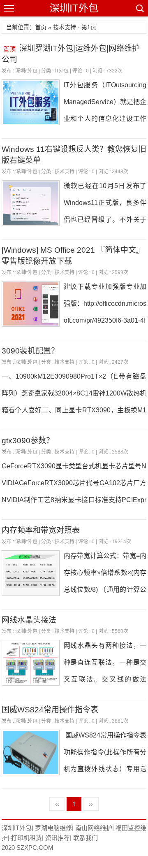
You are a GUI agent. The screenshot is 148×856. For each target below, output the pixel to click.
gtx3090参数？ (28, 440)
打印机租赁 (26, 837)
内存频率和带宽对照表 (41, 530)
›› (91, 803)
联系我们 (85, 837)
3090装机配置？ (30, 351)
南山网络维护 (93, 827)
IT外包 (62, 71)
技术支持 (64, 171)
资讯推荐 (57, 837)
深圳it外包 (26, 71)
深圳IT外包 (74, 8)
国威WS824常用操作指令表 (50, 709)
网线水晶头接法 (29, 620)
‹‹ (57, 803)
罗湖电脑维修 (53, 827)
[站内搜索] (139, 8)
